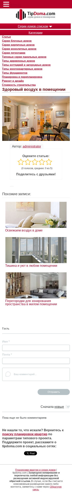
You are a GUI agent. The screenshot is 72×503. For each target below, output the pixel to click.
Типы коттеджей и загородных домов (26, 64)
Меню (15, 5)
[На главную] (36, 14)
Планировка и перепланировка (22, 76)
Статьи (6, 36)
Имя (6, 341)
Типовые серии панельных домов (24, 56)
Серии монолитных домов (19, 48)
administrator (32, 146)
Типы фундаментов (14, 72)
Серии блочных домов (17, 40)
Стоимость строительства (19, 84)
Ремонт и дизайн (13, 80)
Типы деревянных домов (18, 60)
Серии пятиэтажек (13, 52)
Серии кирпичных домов (18, 44)
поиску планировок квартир (24, 434)
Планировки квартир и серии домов (35, 470)
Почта (7, 354)
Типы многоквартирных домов (22, 68)
